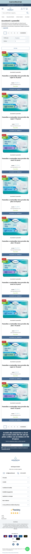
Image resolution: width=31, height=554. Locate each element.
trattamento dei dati (6, 449)
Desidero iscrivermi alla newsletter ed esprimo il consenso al (15, 448)
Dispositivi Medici (10, 16)
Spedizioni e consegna (8, 496)
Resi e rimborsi (6, 500)
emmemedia (16, 552)
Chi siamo (5, 477)
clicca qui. (15, 528)
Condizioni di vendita (7, 487)
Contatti (4, 482)
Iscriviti (26, 445)
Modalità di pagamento (8, 492)
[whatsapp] (27, 549)
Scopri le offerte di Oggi (15, 1)
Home (3, 16)
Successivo (23, 32)
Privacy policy (4, 552)
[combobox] (15, 13)
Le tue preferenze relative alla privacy (11, 504)
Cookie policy (10, 552)
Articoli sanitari (19, 16)
